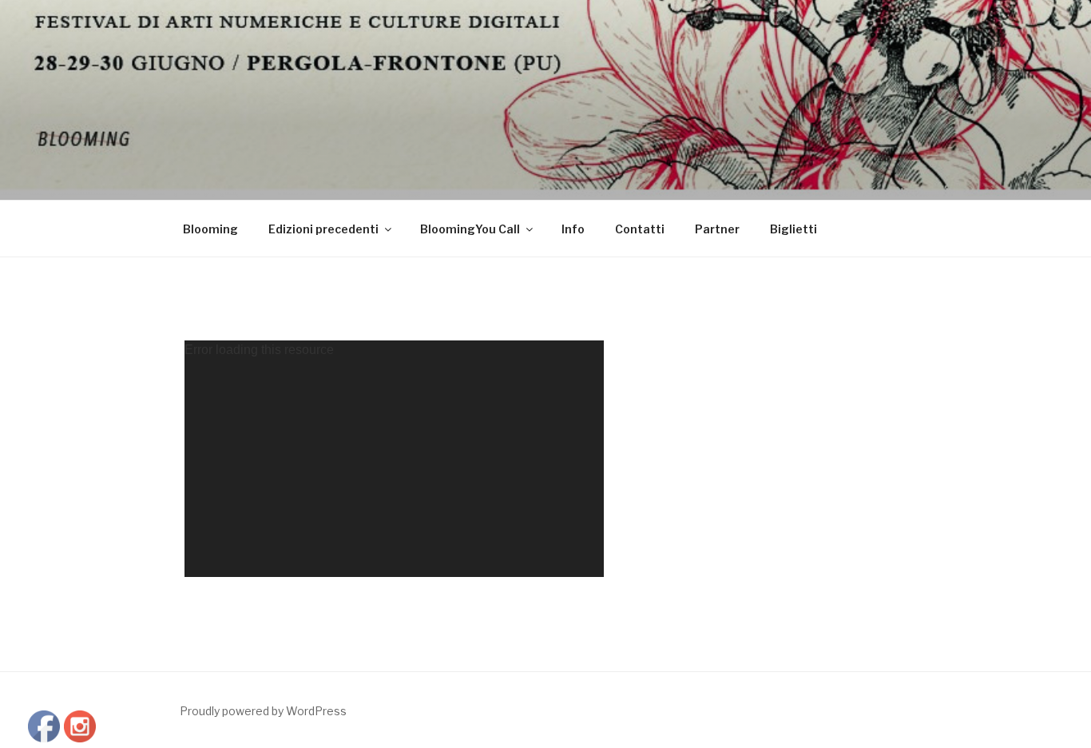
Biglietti (793, 229)
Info (573, 229)
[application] (394, 458)
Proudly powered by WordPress (263, 711)
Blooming (210, 229)
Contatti (640, 229)
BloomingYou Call (470, 229)
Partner (717, 229)
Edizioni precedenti (323, 229)
